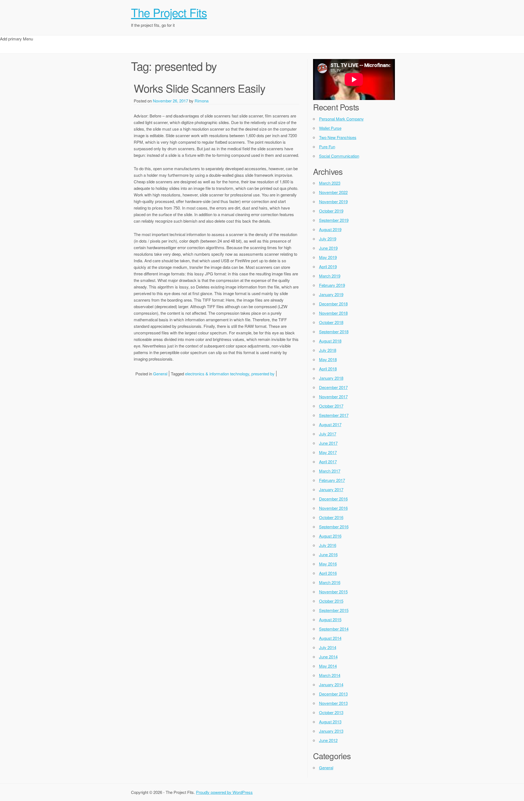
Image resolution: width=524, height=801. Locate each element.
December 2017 (333, 387)
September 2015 (334, 610)
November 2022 (333, 192)
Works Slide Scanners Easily (199, 88)
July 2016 (327, 545)
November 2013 (333, 703)
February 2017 (332, 480)
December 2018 (333, 304)
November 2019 (333, 201)
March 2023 (329, 183)
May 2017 (328, 452)
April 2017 (328, 461)
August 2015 (330, 619)
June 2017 (328, 443)
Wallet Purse (330, 128)
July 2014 (327, 647)
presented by (263, 373)
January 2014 (331, 684)
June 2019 (328, 248)
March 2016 (329, 582)
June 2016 (328, 554)
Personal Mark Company (341, 119)
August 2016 (330, 536)
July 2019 (327, 239)
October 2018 (331, 322)
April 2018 (328, 369)
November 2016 (333, 508)
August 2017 (330, 424)
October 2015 (331, 601)
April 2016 (328, 573)
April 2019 (328, 266)
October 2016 (331, 517)
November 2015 (333, 591)
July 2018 (327, 350)
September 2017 (334, 415)
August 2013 (330, 722)
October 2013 (331, 712)
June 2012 (328, 740)
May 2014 (328, 666)
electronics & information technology (217, 373)
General (160, 373)
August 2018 (330, 341)
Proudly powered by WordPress (224, 792)
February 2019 (332, 285)
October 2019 (331, 211)
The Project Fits (169, 12)
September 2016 (334, 526)
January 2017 (331, 489)
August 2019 (330, 229)
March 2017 (329, 471)
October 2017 (331, 406)
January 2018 (331, 378)
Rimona (202, 101)
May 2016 (328, 564)
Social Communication (339, 156)
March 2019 (329, 276)
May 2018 (328, 359)
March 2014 (329, 675)
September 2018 (334, 331)
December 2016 (333, 499)
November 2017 (333, 396)
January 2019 (331, 294)
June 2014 (328, 656)
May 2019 (328, 257)
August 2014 (330, 638)
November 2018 (333, 313)
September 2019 (334, 220)
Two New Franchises (337, 137)
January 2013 (331, 731)
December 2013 (333, 694)
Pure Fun (327, 146)
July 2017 (327, 434)
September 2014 (334, 629)
